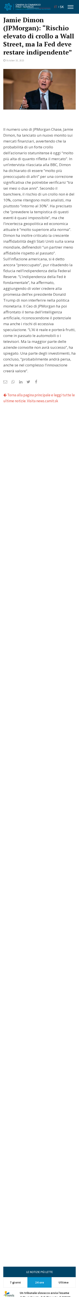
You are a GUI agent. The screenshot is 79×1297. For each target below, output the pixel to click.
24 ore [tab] (39, 1282)
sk (62, 7)
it (55, 7)
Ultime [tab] (63, 1282)
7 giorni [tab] (15, 1282)
